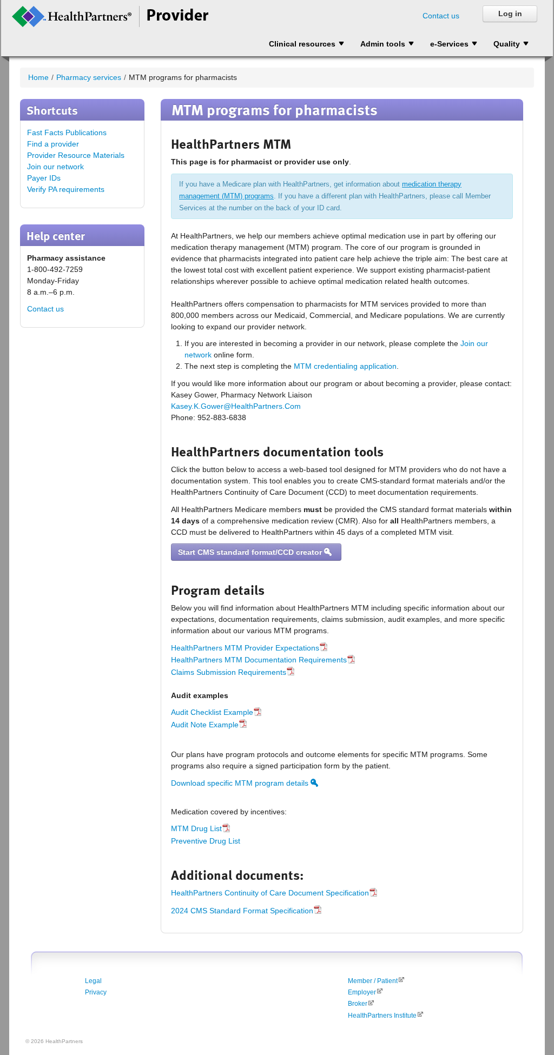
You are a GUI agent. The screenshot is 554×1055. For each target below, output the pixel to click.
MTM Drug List (196, 828)
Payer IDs (44, 178)
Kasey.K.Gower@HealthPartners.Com (236, 406)
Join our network (55, 166)
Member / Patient (373, 981)
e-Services (449, 43)
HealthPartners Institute (382, 1015)
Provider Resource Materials (75, 155)
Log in (510, 13)
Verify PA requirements (65, 189)
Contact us (441, 15)
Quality (506, 43)
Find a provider (53, 144)
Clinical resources (302, 43)
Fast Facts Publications (67, 132)
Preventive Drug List (205, 841)
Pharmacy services (88, 77)
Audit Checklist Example (212, 712)
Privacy (96, 992)
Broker (357, 1003)
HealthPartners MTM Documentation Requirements (259, 659)
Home (38, 77)
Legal (93, 981)
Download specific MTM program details (241, 783)
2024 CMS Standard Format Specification (242, 910)
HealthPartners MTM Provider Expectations (245, 647)
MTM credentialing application (345, 366)
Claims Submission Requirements (228, 672)
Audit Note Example (205, 724)
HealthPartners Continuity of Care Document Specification (270, 892)
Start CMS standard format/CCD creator (251, 552)
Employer (362, 992)
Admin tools (382, 43)
